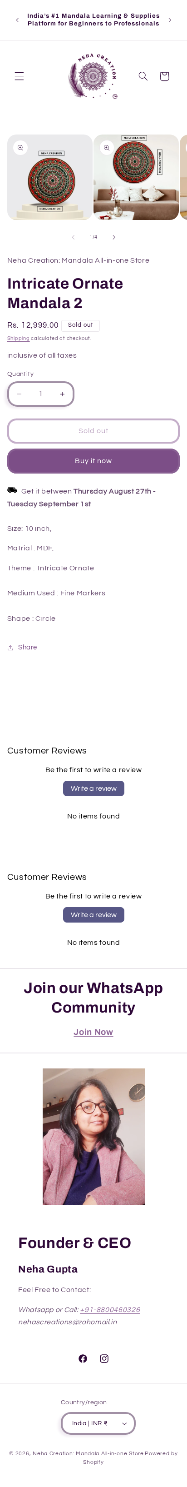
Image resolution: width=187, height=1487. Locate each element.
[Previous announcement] (17, 20)
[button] (19, 76)
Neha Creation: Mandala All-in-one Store (88, 1453)
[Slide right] (114, 237)
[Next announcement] (170, 20)
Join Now (93, 1032)
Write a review (94, 788)
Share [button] (27, 647)
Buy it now (94, 460)
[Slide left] (73, 237)
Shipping (18, 338)
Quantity (20, 374)
